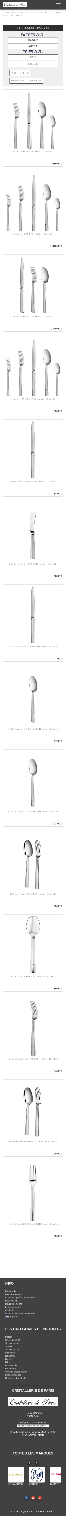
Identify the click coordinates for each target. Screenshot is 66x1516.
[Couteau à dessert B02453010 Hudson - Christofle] (33, 449)
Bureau (8, 1359)
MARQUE (33, 40)
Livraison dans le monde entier (20, 1313)
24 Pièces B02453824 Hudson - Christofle (33, 151)
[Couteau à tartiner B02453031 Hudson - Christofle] (33, 532)
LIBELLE (33, 63)
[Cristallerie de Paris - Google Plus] (40, 1498)
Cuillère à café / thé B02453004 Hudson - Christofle (33, 729)
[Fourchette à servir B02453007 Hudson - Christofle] (33, 1109)
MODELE (33, 46)
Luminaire (10, 1353)
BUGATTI (54, 1484)
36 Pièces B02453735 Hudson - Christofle (33, 234)
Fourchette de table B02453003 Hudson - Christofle (33, 1224)
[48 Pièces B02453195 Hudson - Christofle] (33, 284)
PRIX (33, 57)
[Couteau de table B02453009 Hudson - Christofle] (33, 614)
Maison (8, 1337)
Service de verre (13, 1349)
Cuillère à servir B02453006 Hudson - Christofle (33, 894)
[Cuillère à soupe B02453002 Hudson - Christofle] (33, 944)
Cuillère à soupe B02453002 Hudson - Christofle (33, 976)
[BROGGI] (37, 1474)
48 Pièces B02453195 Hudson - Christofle (33, 316)
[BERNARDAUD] (16, 1474)
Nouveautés (11, 1365)
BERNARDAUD (16, 1484)
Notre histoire (11, 1301)
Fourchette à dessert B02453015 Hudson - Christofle (33, 1059)
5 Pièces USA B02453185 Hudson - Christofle (33, 399)
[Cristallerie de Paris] (33, 1401)
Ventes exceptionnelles (16, 1372)
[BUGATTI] (58, 1474)
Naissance (10, 1356)
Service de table (13, 1343)
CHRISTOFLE (44, 13)
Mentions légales (13, 1294)
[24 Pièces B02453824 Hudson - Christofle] (33, 119)
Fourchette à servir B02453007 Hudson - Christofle (33, 1141)
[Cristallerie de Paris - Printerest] (33, 1498)
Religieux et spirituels (15, 1378)
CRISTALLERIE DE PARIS (13, 13)
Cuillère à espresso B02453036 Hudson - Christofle (33, 811)
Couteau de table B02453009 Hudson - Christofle (33, 646)
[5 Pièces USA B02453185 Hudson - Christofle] (33, 367)
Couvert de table (13, 1340)
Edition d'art (11, 1368)
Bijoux (8, 1362)
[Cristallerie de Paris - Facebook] (26, 1498)
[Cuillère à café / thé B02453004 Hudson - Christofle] (33, 697)
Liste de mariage (13, 1307)
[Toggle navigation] (58, 4)
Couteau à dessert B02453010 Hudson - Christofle (33, 481)
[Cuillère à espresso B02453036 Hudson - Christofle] (33, 779)
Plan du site (11, 1291)
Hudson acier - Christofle (13, 15)
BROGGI (33, 1484)
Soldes (8, 1346)
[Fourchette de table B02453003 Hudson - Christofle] (33, 1192)
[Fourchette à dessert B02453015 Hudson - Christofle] (33, 1027)
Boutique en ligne (13, 1304)
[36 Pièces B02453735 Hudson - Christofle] (33, 202)
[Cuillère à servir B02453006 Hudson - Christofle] (33, 862)
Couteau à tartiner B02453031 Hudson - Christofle (33, 564)
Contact (9, 1310)
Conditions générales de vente (20, 1297)
